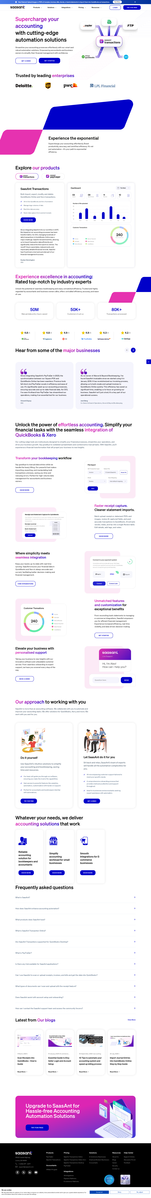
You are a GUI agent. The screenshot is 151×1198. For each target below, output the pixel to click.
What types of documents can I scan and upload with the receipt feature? (45, 986)
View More (132, 1020)
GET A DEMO (92, 801)
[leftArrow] (127, 350)
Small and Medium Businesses (99, 1160)
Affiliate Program (51, 1169)
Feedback (127, 1163)
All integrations (69, 1175)
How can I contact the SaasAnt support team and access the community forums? (49, 1008)
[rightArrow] (133, 350)
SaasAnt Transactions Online (73, 1157)
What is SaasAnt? (22, 897)
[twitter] (24, 1172)
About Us (115, 1157)
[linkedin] (30, 1172)
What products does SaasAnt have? (30, 919)
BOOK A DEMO (24, 679)
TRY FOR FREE (132, 7)
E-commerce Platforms (71, 1181)
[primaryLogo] (23, 1152)
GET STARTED (49, 61)
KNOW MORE (28, 220)
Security (115, 1166)
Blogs (114, 1160)
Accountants (93, 1163)
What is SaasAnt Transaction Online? (30, 930)
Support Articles (129, 1157)
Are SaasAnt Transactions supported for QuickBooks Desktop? (41, 942)
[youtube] (36, 1172)
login (115, 7)
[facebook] (17, 1172)
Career (114, 1163)
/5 (29, 333)
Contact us (115, 1169)
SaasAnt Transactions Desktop (74, 1163)
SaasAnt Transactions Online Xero (75, 1160)
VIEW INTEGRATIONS (25, 584)
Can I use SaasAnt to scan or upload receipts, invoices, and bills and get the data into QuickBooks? (56, 975)
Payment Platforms (70, 1178)
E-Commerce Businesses (97, 1157)
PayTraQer (49, 1157)
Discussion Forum (130, 1160)
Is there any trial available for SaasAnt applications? (36, 964)
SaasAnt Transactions (53, 1160)
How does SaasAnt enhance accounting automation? (37, 908)
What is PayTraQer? (23, 953)
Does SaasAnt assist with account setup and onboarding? (39, 997)
